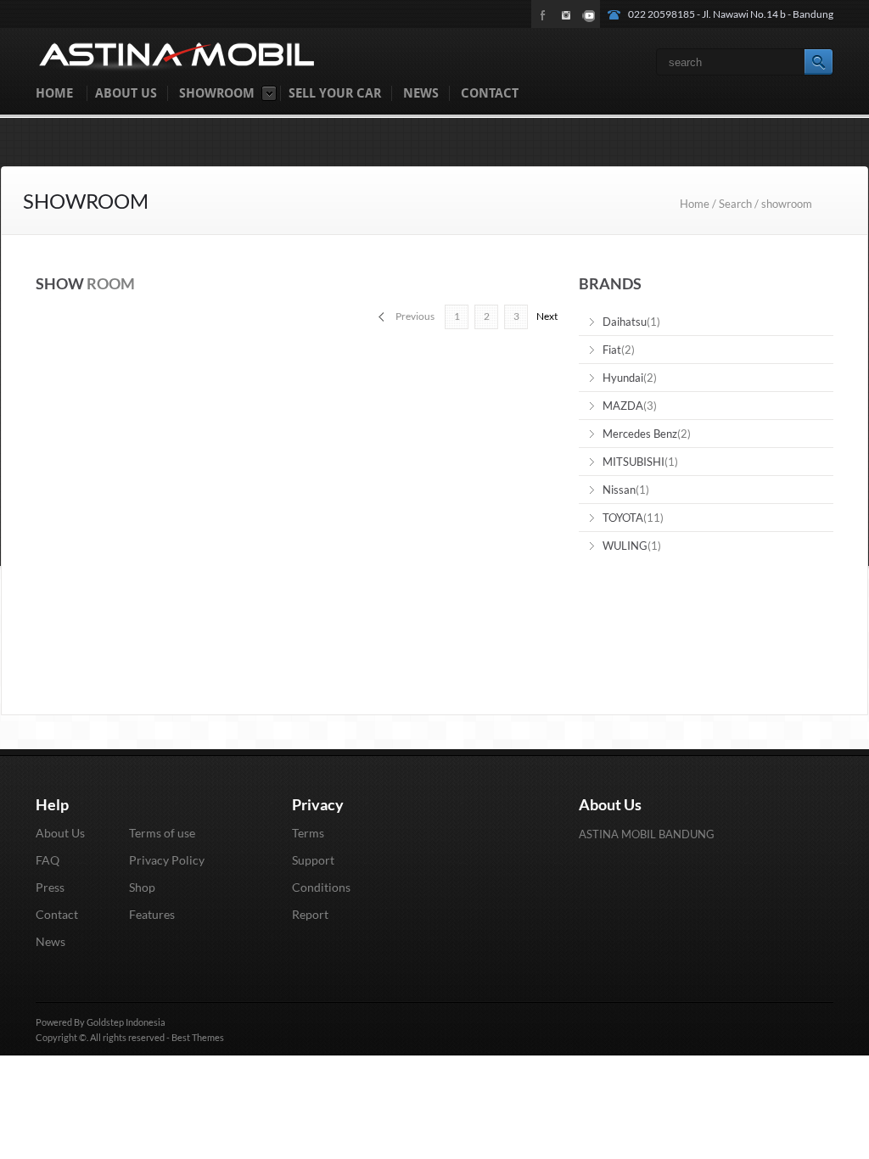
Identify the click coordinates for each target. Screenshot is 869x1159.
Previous (414, 316)
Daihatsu (625, 321)
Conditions (321, 887)
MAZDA (623, 405)
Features (152, 914)
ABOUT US (126, 93)
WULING (625, 545)
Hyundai (623, 377)
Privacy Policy (167, 860)
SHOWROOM (217, 93)
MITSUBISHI (633, 461)
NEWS (421, 93)
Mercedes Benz (640, 433)
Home (696, 203)
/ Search (732, 203)
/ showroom (783, 203)
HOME (54, 93)
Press (50, 887)
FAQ (47, 860)
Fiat (612, 349)
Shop (142, 887)
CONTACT (490, 93)
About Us (60, 833)
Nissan (619, 489)
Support (313, 860)
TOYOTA (623, 517)
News (50, 941)
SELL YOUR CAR (335, 93)
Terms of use (162, 833)
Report (310, 914)
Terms (308, 833)
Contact (57, 914)
